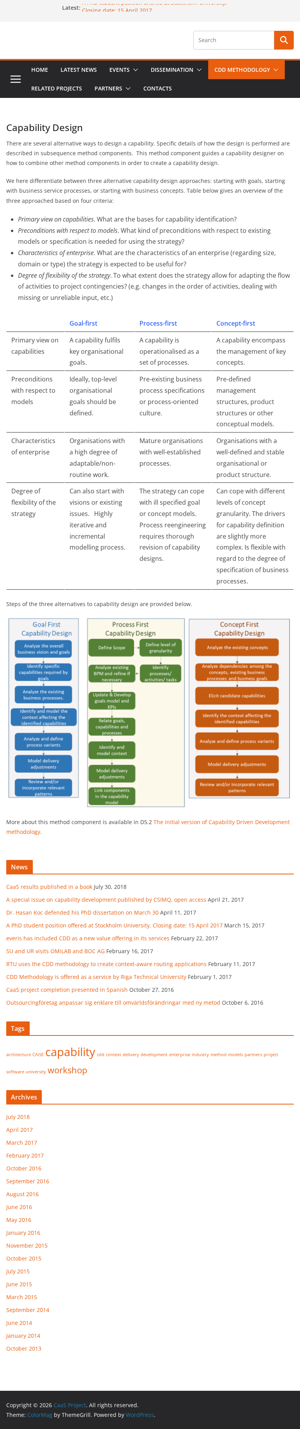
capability (70, 1052)
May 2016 (18, 1219)
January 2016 (23, 1232)
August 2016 (22, 1194)
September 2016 (27, 1181)
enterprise (179, 1054)
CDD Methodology (242, 69)
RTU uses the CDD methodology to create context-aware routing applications (106, 964)
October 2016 (23, 1168)
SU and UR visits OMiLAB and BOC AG (55, 951)
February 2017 (25, 1155)
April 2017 (19, 1129)
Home (39, 69)
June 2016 (19, 1207)
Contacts (157, 88)
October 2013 (23, 1348)
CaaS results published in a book (49, 886)
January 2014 (23, 1335)
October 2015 (23, 1258)
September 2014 (27, 1310)
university (36, 1071)
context (113, 1054)
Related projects (56, 88)
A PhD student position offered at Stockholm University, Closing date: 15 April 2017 (114, 925)
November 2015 (27, 1245)
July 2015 (18, 1271)
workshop (67, 1070)
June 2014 (19, 1322)
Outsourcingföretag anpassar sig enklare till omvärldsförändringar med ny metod (113, 1002)
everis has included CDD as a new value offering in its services (88, 938)
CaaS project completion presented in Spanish (67, 989)
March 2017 (21, 1142)
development (154, 1054)
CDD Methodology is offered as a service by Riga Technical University (96, 976)
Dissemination (172, 69)
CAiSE (38, 1054)
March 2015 (21, 1297)
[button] (134, 69)
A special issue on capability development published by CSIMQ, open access (106, 899)
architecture (18, 1054)
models (235, 1054)
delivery (131, 1054)
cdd (100, 1054)
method (219, 1054)
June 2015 (19, 1284)
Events (119, 69)
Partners (108, 88)
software (15, 1071)
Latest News (79, 69)
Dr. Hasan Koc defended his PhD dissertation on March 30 (82, 912)
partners (253, 1054)
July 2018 (18, 1117)
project (271, 1054)
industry (200, 1054)
